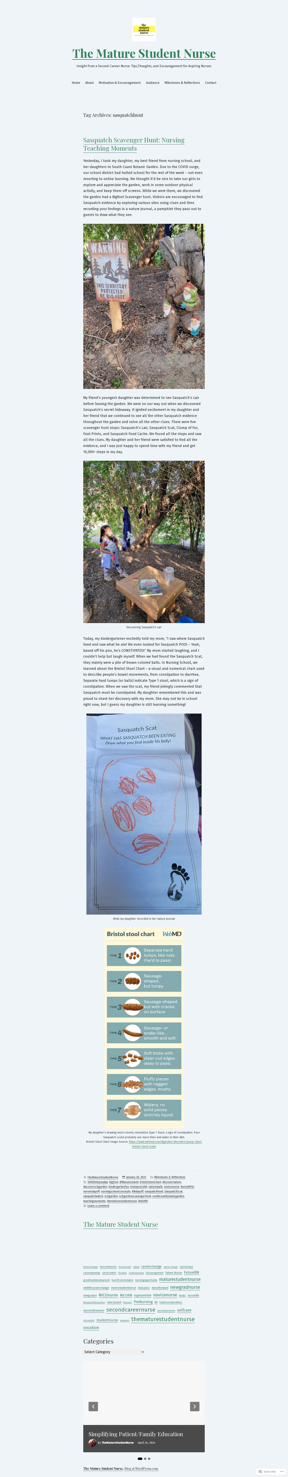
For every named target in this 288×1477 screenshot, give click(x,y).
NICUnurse (108, 1295)
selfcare (184, 1310)
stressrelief (88, 1320)
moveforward (160, 1288)
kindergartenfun (119, 1186)
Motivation (144, 1287)
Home (76, 83)
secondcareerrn (166, 1310)
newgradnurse (185, 1287)
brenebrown (125, 1267)
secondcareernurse (130, 1309)
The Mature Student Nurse (144, 53)
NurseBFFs (187, 1186)
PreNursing (143, 1302)
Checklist (122, 1273)
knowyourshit (138, 1186)
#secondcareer (108, 1266)
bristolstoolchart (150, 1182)
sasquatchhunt (154, 1191)
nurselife (193, 1295)
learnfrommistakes (122, 1280)
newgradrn (90, 1295)
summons (124, 1320)
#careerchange (90, 1267)
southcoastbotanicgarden (168, 1196)
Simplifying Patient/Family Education (136, 1434)
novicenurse (171, 1186)
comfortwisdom (136, 1273)
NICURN (126, 1295)
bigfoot (113, 1182)
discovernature (171, 1182)
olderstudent (114, 1302)
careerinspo (186, 1266)
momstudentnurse (123, 1288)
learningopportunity (146, 1280)
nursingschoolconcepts (115, 1191)
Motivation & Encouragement (120, 83)
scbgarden (111, 1196)
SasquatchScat (173, 1191)
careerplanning (91, 1272)
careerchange (151, 1266)
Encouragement (154, 1272)
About (89, 83)
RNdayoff (137, 1191)
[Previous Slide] (93, 1406)
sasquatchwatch (93, 1196)
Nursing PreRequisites (94, 1302)
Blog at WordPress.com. (141, 1468)
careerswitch (109, 1272)
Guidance (152, 83)
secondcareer (93, 1310)
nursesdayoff (91, 1191)
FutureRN (191, 1272)
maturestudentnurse (180, 1279)
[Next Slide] (194, 1406)
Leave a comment (98, 1206)
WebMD (143, 1201)
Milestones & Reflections (182, 83)
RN (156, 1302)
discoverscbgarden (95, 1186)
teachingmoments (94, 1201)
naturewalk (156, 1186)
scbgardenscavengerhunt (135, 1196)
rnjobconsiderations (170, 1302)
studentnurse (107, 1320)
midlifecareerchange (96, 1288)
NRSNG (182, 1295)
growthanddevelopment (96, 1280)
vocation (91, 1327)
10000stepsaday (97, 1182)
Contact (210, 83)
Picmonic (127, 1302)
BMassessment (129, 1182)
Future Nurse (173, 1272)
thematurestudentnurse (122, 1201)
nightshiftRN (142, 1295)
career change (171, 1267)
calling (136, 1267)
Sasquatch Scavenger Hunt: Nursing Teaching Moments (134, 143)
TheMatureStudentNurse (102, 1177)
